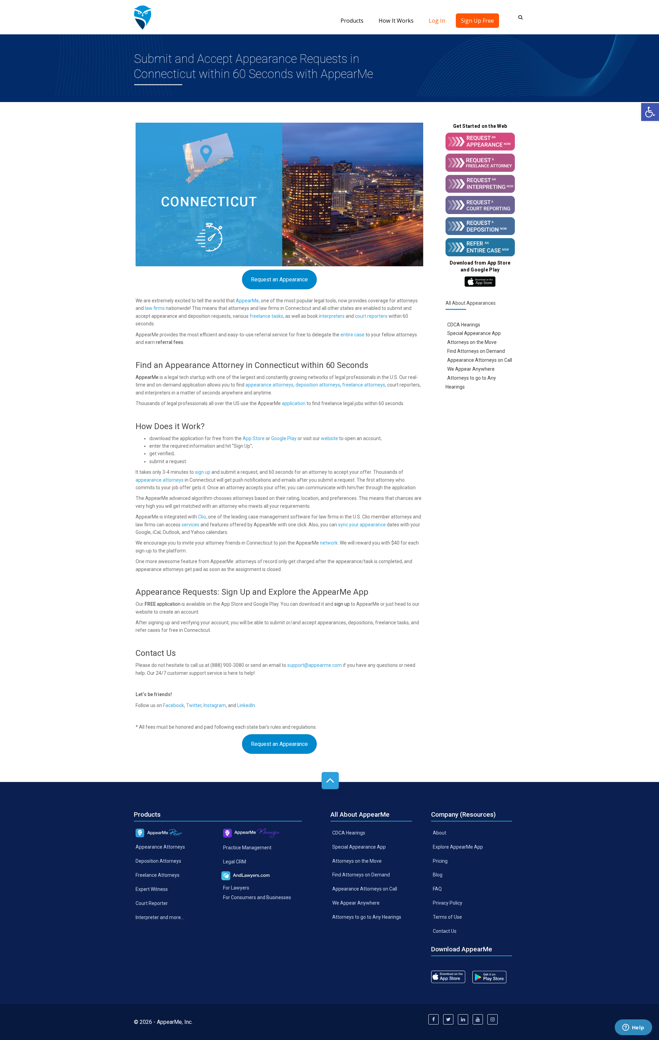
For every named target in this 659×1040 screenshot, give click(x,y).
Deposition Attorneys (158, 861)
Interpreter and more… (160, 917)
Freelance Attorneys (158, 875)
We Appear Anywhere (471, 369)
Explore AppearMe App (458, 846)
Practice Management (247, 847)
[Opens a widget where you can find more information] (633, 1028)
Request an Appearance (279, 279)
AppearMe (247, 300)
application (293, 403)
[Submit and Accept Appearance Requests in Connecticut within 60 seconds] (142, 17)
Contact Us (444, 931)
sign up (202, 472)
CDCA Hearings (463, 324)
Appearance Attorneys (160, 847)
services (190, 524)
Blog (437, 874)
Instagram (215, 705)
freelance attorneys (363, 385)
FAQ (437, 889)
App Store (254, 438)
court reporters (371, 316)
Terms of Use (447, 917)
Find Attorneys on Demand (476, 351)
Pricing (440, 860)
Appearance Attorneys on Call (479, 360)
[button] (650, 112)
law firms (155, 308)
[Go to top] (330, 780)
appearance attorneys (269, 385)
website (329, 438)
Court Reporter (152, 903)
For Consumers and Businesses (257, 897)
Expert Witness (152, 889)
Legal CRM (234, 861)
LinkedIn (246, 705)
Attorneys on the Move (472, 342)
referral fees (169, 342)
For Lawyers (236, 887)
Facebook (173, 705)
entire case (352, 334)
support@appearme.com (314, 665)
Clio (202, 516)
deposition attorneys (318, 385)
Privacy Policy (447, 903)
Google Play (284, 438)
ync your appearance (363, 524)
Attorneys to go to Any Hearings (366, 917)
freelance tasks (266, 316)
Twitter (193, 705)
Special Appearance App (474, 333)
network (329, 543)
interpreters (332, 316)
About (439, 832)
